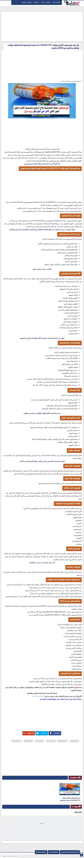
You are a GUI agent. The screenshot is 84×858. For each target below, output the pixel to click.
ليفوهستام (78, 627)
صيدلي (8, 158)
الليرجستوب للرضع (62, 741)
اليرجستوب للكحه (16, 741)
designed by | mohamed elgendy (10, 856)
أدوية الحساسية (74, 741)
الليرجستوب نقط (51, 741)
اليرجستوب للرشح (28, 741)
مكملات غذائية (45, 2)
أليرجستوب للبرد (39, 741)
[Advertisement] (42, 26)
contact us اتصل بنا (41, 852)
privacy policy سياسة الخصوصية (70, 852)
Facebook (57, 733)
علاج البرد (36, 2)
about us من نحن (53, 852)
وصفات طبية (56, 2)
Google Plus (30, 733)
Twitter (44, 733)
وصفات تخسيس (26, 2)
